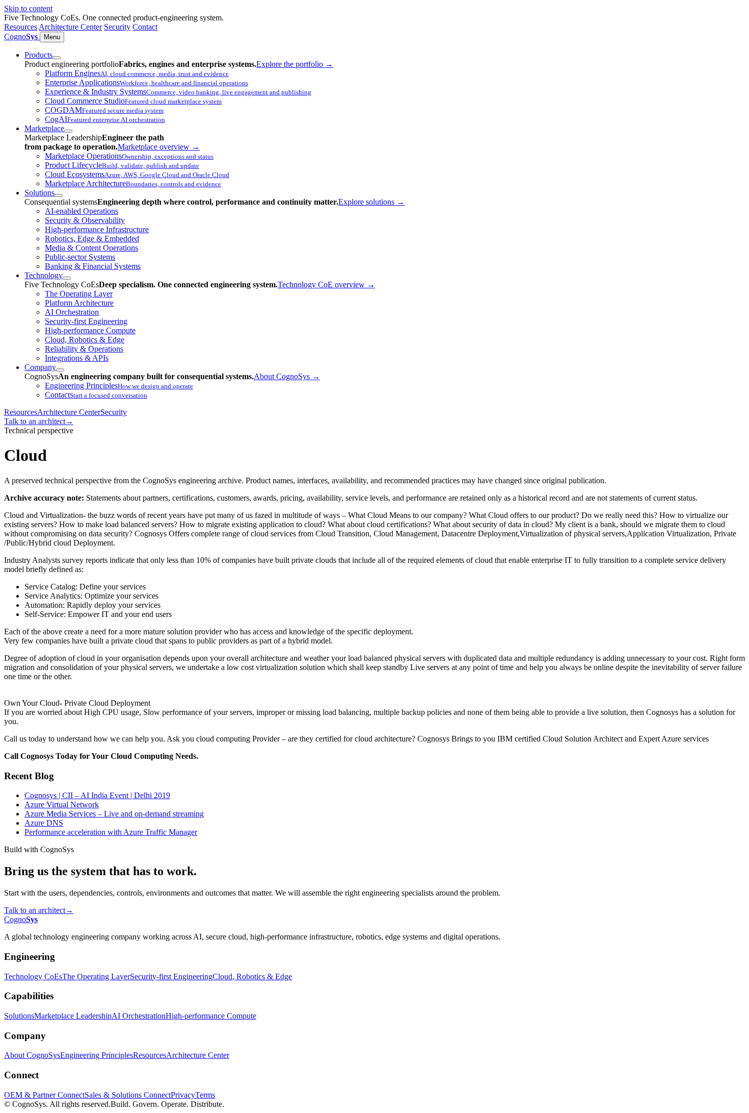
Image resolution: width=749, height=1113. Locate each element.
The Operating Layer (96, 976)
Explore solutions (371, 201)
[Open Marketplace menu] (68, 131)
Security (117, 26)
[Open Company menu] (60, 370)
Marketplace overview (159, 146)
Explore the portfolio (294, 64)
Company (40, 367)
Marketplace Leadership (73, 1015)
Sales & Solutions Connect (128, 1095)
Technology (43, 275)
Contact (144, 26)
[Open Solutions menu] (59, 195)
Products (38, 55)
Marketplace (44, 128)
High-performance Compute (211, 1015)
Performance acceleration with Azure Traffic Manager (110, 832)
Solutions (39, 192)
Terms (205, 1095)
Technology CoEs (33, 976)
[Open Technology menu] (67, 278)
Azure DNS (43, 823)
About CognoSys (287, 376)
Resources (20, 26)
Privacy (183, 1095)
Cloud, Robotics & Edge (252, 976)
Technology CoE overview (326, 284)
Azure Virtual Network (61, 804)
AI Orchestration (139, 1015)
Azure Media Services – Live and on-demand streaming (114, 813)
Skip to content (28, 8)
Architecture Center (70, 26)
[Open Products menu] (56, 57)
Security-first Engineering (171, 976)
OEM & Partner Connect (44, 1095)
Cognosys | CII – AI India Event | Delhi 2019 (97, 795)
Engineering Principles (96, 1055)
